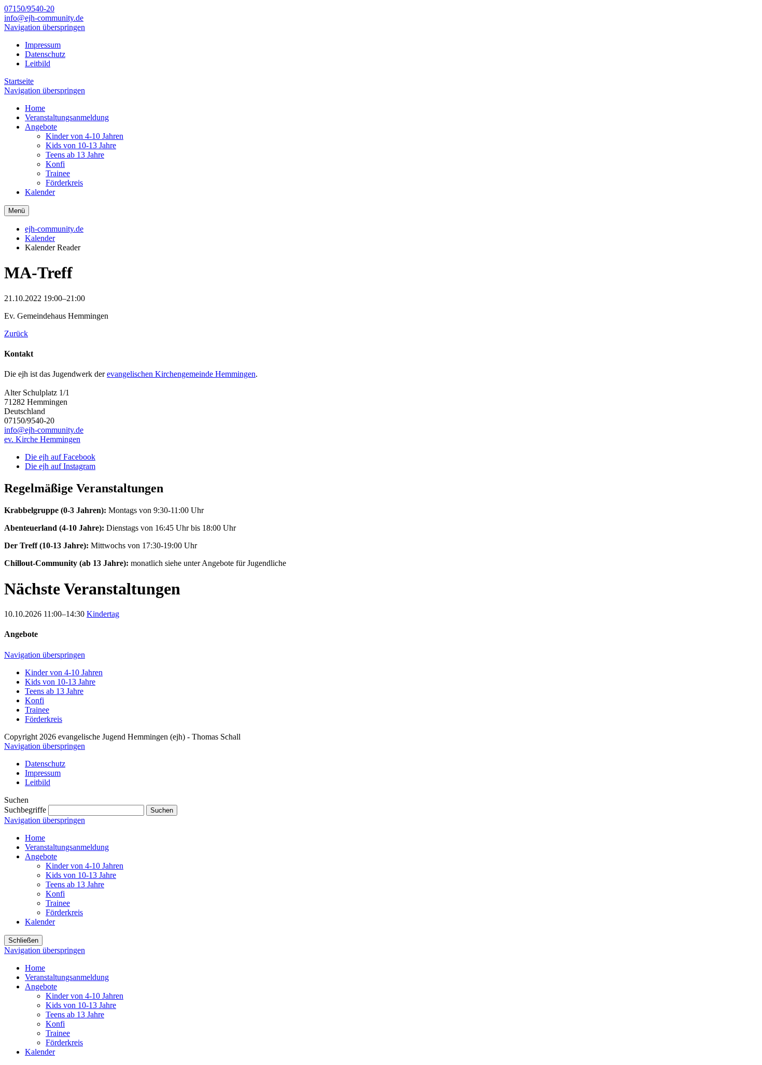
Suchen (161, 810)
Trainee (37, 709)
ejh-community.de (54, 228)
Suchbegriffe (25, 809)
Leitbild (37, 63)
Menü (16, 211)
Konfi (34, 700)
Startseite (19, 81)
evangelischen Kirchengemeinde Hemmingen (181, 374)
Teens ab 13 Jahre (54, 691)
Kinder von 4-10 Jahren (64, 672)
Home (35, 837)
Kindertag (103, 613)
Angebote (41, 856)
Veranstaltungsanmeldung (67, 847)
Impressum (43, 44)
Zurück (16, 333)
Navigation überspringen (44, 27)
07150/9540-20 (29, 8)
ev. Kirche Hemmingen (42, 439)
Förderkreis (43, 719)
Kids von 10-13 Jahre (60, 681)
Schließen (23, 940)
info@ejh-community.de (43, 17)
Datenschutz (45, 54)
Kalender (40, 238)
